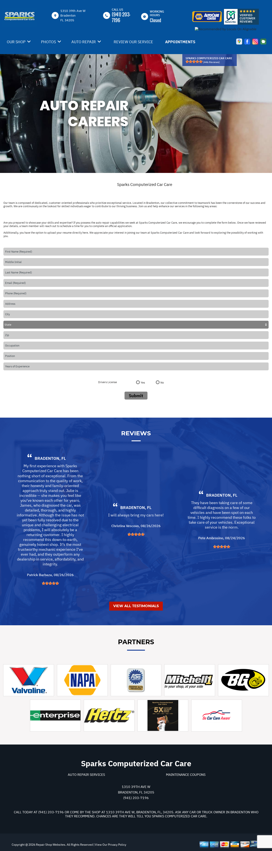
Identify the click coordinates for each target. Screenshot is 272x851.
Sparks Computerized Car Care (144, 184)
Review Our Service (133, 41)
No (162, 382)
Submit (136, 395)
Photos (48, 41)
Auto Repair (83, 41)
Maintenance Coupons (185, 774)
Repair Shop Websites (50, 845)
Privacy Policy (117, 845)
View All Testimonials (136, 606)
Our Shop (16, 41)
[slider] (194, 61)
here (85, 232)
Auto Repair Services (86, 774)
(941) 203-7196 (121, 17)
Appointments (180, 41)
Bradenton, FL (50, 458)
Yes (143, 382)
